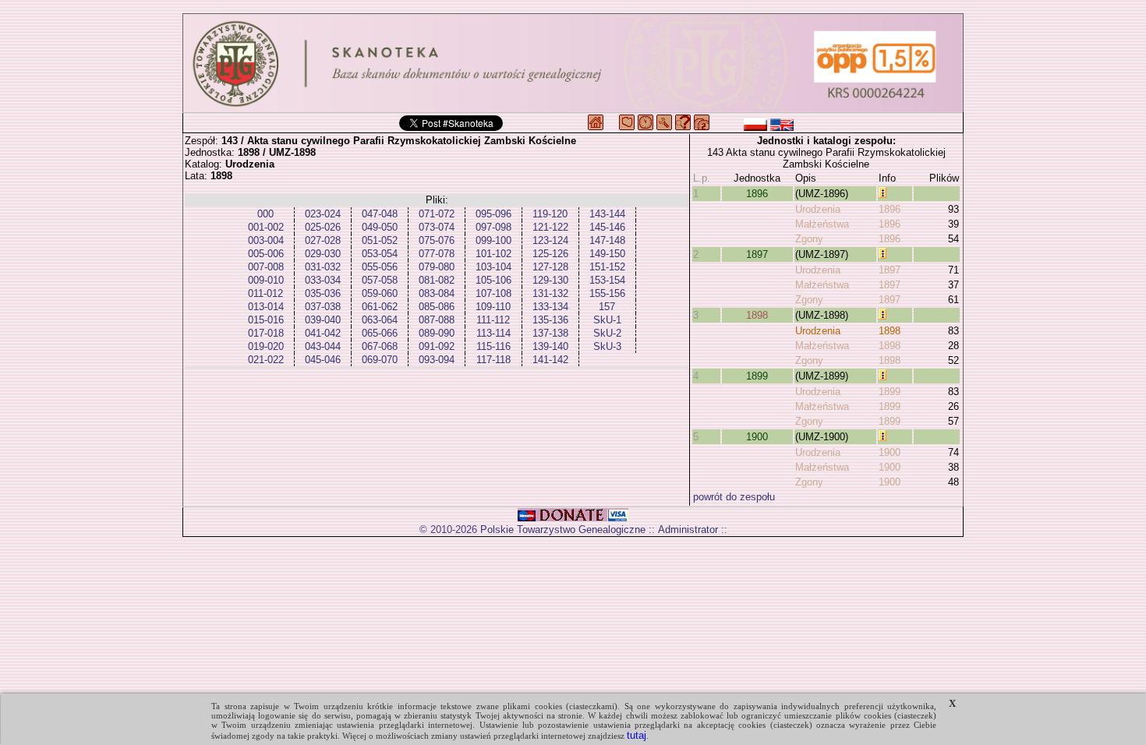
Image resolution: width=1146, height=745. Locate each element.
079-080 (437, 267)
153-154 (607, 280)
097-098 (493, 227)
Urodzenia (817, 209)
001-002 (266, 227)
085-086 (437, 306)
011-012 (265, 293)
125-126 (550, 254)
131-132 (550, 293)
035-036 (323, 293)
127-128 (550, 267)
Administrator (688, 529)
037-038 (323, 306)
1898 (757, 315)
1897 (757, 254)
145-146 (607, 227)
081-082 (437, 280)
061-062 (380, 306)
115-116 (493, 346)
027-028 (323, 240)
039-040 (323, 320)
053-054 (380, 254)
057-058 (380, 280)
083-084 (437, 293)
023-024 (323, 214)
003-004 (266, 240)
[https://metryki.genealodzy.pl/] (573, 63)
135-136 (550, 320)
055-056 (380, 267)
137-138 (550, 333)
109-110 (493, 306)
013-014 (266, 306)
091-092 (437, 346)
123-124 (550, 240)
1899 (757, 376)
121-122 (550, 227)
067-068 (380, 346)
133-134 (550, 306)
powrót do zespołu (734, 497)
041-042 (323, 333)
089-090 (437, 333)
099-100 (493, 240)
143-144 (607, 214)
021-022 (266, 359)
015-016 (266, 320)
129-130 (550, 280)
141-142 (550, 359)
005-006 (266, 254)
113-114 (493, 333)
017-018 (266, 333)
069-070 (380, 359)
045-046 (323, 359)
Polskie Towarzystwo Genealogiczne (563, 529)
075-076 (437, 240)
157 (607, 306)
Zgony (809, 239)
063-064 (380, 320)
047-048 (380, 214)
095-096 (493, 214)
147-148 (607, 240)
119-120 (550, 214)
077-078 (437, 254)
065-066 (380, 333)
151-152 (607, 267)
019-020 (266, 346)
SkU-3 (607, 346)
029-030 (323, 254)
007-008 (266, 267)
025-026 (323, 227)
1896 (757, 193)
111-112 (493, 320)
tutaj (636, 735)
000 (265, 214)
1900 (757, 437)
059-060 (380, 293)
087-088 (437, 320)
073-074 (437, 227)
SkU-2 (607, 333)
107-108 (493, 293)
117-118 (493, 359)
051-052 (380, 240)
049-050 (380, 227)
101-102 (493, 254)
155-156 (607, 293)
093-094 (437, 359)
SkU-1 (607, 320)
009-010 (266, 280)
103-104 (493, 267)
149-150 (607, 254)
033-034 (323, 280)
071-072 (437, 214)
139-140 (550, 346)
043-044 (323, 346)
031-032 (323, 267)
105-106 (493, 280)
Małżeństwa (822, 224)
